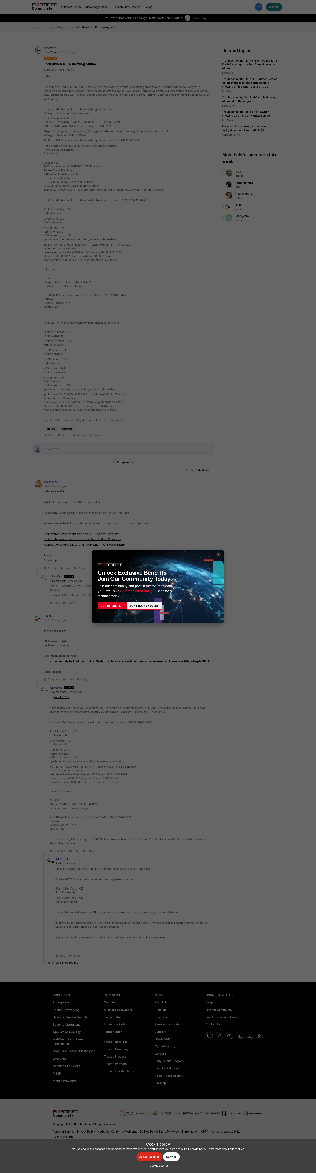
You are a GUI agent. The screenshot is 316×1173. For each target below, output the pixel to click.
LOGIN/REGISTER (111, 605)
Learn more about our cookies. (226, 1148)
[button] (158, 1165)
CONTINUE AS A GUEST (144, 605)
